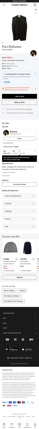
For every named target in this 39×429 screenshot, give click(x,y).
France (4, 416)
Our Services (8, 313)
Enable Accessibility (19, 1)
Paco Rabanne (12, 46)
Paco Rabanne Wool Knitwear (13, 301)
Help (6, 226)
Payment (8, 203)
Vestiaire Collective (12, 333)
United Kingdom (12, 416)
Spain (33, 416)
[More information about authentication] (35, 73)
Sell (5, 323)
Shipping (8, 211)
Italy (19, 418)
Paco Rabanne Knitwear (11, 296)
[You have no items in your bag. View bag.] (35, 4)
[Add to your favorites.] (16, 259)
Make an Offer (19, 102)
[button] (35, 4)
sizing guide (11, 64)
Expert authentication (13, 196)
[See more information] (35, 89)
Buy (4, 318)
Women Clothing (9, 291)
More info (14, 66)
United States (20, 416)
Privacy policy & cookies (18, 363)
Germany (28, 416)
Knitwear (22, 291)
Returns (8, 219)
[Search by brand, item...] (4, 5)
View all (19, 277)
